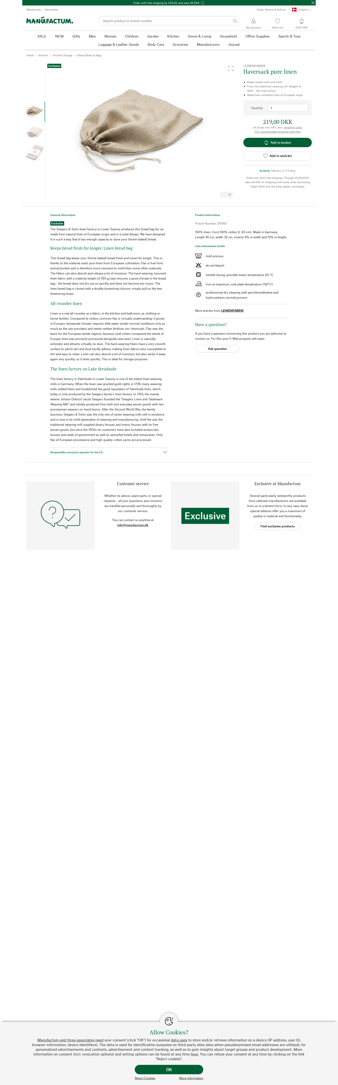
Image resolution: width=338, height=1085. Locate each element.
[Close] (313, 2)
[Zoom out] (223, 194)
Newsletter (51, 9)
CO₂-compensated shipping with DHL (277, 131)
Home (30, 55)
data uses (179, 1040)
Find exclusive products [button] (278, 526)
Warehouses (33, 9)
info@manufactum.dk (132, 525)
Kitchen (43, 55)
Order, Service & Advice (271, 9)
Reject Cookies (145, 1078)
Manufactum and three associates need (70, 1040)
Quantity (257, 108)
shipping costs (293, 127)
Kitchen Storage (62, 55)
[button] (231, 68)
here (194, 1054)
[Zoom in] (229, 194)
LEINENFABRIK (232, 310)
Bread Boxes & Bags (89, 55)
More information (191, 1078)
